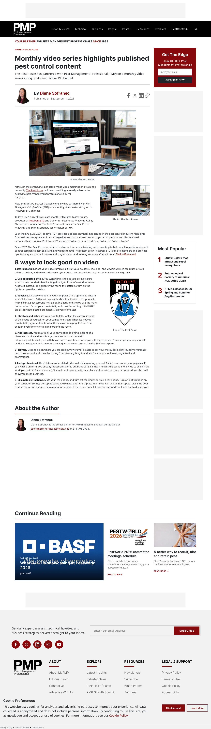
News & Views (60, 29)
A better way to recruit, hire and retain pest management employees (175, 556)
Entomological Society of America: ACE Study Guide (177, 277)
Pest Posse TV (36, 220)
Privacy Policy (171, 672)
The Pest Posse (34, 190)
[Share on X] (134, 95)
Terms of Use (171, 679)
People (112, 29)
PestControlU (180, 29)
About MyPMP (59, 672)
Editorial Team (58, 679)
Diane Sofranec (55, 93)
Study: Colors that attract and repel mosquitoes (176, 261)
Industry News (96, 679)
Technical (80, 29)
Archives (130, 692)
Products (160, 29)
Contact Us (56, 685)
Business (97, 29)
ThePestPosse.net (126, 254)
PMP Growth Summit (101, 692)
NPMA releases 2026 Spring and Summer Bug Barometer (178, 292)
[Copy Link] (147, 95)
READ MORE (113, 574)
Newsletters (132, 672)
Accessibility (170, 692)
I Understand (173, 708)
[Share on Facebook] (128, 95)
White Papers (133, 685)
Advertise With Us (61, 692)
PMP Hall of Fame (99, 685)
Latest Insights (97, 672)
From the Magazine (26, 49)
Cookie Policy (171, 685)
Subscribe (186, 630)
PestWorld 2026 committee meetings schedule (128, 554)
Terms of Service (22, 727)
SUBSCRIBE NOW (175, 80)
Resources (143, 29)
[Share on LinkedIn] (141, 95)
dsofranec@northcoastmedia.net (50, 428)
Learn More (197, 708)
